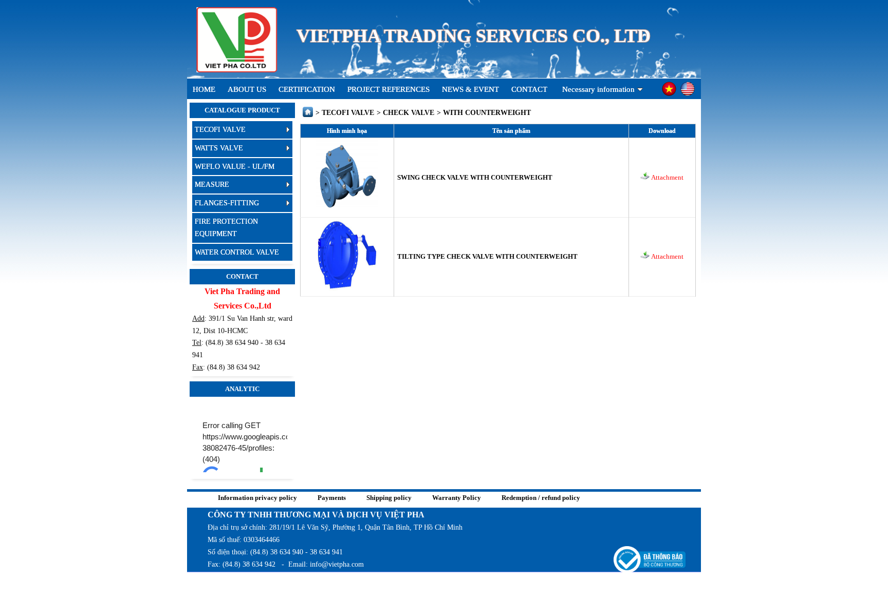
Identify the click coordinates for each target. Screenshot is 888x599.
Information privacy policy (257, 497)
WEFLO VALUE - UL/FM (234, 166)
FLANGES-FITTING (227, 203)
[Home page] (308, 115)
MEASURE (212, 184)
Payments (332, 497)
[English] (687, 95)
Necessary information (598, 89)
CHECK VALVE (408, 113)
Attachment (666, 177)
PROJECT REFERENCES (388, 89)
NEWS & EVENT (470, 89)
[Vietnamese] (669, 95)
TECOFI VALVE (220, 129)
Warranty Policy (456, 497)
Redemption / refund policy (541, 497)
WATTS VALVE (219, 148)
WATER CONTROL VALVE (237, 252)
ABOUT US (247, 89)
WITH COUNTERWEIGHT (487, 113)
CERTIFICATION (307, 89)
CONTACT (529, 89)
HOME (204, 89)
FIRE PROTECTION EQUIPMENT (226, 228)
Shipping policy (389, 497)
